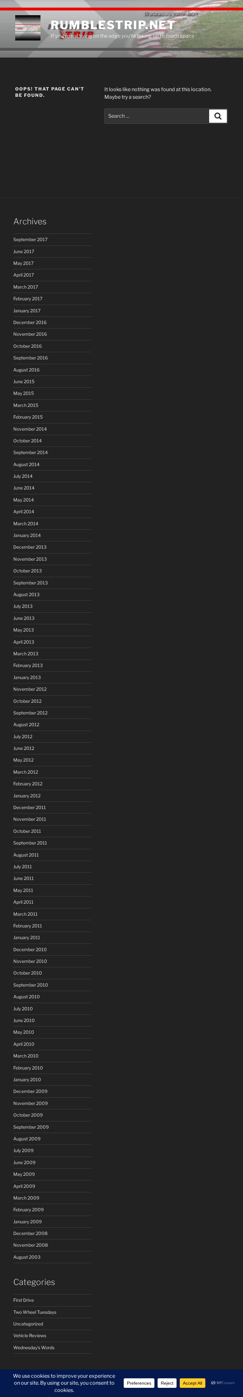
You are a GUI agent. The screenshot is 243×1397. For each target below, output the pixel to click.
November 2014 (30, 429)
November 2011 (29, 819)
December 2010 (30, 949)
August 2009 (26, 1138)
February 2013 (28, 665)
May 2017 (23, 263)
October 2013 (27, 570)
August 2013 (26, 594)
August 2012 (26, 724)
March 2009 (26, 1198)
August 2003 (26, 1257)
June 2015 (23, 381)
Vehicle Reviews (29, 1335)
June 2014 (23, 487)
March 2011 (25, 914)
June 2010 (24, 1020)
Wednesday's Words (33, 1347)
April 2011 (23, 902)
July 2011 (22, 866)
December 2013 (30, 547)
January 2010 (27, 1079)
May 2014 (23, 499)
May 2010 (23, 1032)
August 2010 (26, 996)
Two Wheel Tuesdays (34, 1312)
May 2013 (23, 630)
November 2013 (30, 559)
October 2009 (28, 1115)
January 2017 (26, 310)
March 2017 (25, 287)
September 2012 (30, 712)
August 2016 (26, 369)
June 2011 (23, 878)
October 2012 (27, 701)
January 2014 (27, 535)
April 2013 (23, 642)
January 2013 (27, 677)
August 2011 (26, 855)
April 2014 (23, 511)
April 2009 (24, 1186)
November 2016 (30, 334)
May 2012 (23, 760)
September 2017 (30, 239)
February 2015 (28, 417)
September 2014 (30, 452)
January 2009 (27, 1221)
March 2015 (25, 405)
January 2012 (26, 795)
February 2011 (27, 925)
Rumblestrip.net (113, 25)
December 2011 (29, 807)
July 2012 (22, 736)
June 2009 (24, 1162)
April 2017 (23, 275)
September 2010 (30, 985)
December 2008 (30, 1233)
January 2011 (26, 937)
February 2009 (28, 1209)
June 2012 (23, 748)
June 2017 (23, 251)
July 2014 (23, 476)
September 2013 (30, 582)
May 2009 (24, 1174)
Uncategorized (28, 1323)
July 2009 (23, 1150)
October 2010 (27, 973)
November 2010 (30, 961)
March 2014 (25, 523)
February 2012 (27, 783)
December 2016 (30, 322)
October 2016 (27, 346)
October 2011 (27, 831)
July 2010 (23, 1008)
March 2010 (26, 1055)
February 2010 (28, 1067)
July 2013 (23, 606)
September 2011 (30, 842)
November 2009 (30, 1103)
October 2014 (27, 440)
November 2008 (30, 1245)
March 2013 (25, 653)
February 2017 (27, 298)
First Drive (23, 1300)
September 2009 (31, 1127)
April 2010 (23, 1044)
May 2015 (23, 393)
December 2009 (30, 1091)
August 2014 (26, 464)
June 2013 (23, 618)
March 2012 (25, 772)
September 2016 (30, 357)
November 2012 (30, 689)
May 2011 (23, 890)
